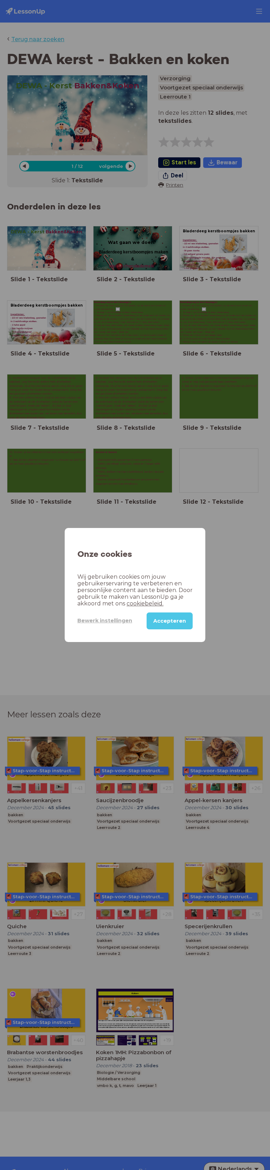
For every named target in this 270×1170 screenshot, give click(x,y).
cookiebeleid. (145, 603)
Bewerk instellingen (104, 620)
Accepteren (169, 621)
